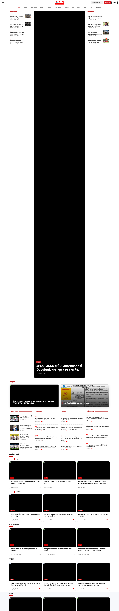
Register (107, 2)
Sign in (114, 2)
